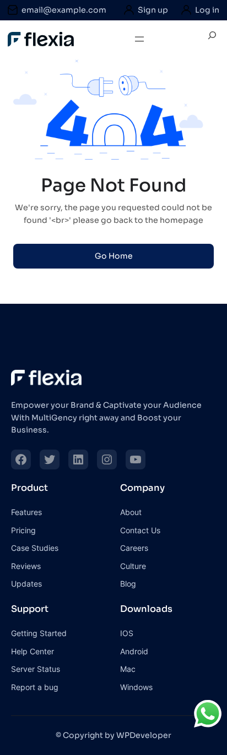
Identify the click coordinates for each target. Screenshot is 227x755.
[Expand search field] (212, 39)
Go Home (114, 256)
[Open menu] (139, 39)
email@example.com (63, 10)
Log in (207, 10)
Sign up (153, 10)
